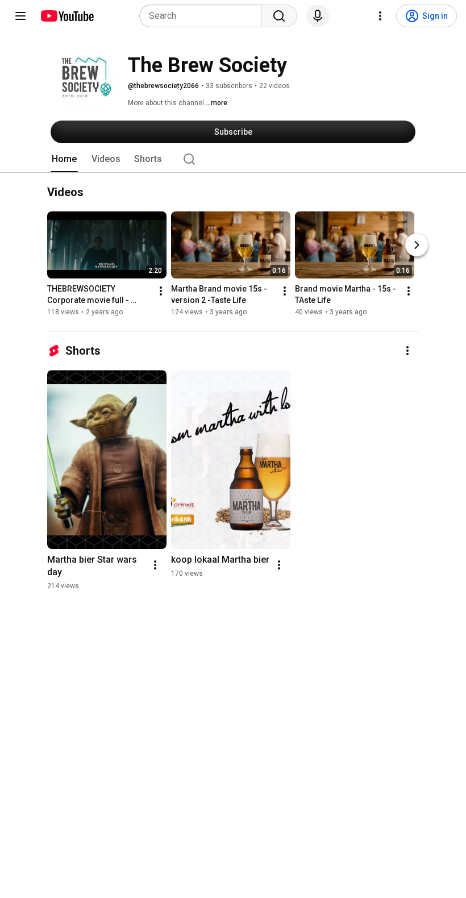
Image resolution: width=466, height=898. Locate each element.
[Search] (279, 16)
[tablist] (233, 159)
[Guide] (20, 16)
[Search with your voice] (317, 16)
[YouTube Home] (67, 16)
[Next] (416, 245)
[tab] (64, 159)
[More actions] (160, 291)
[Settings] (380, 16)
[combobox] (204, 16)
